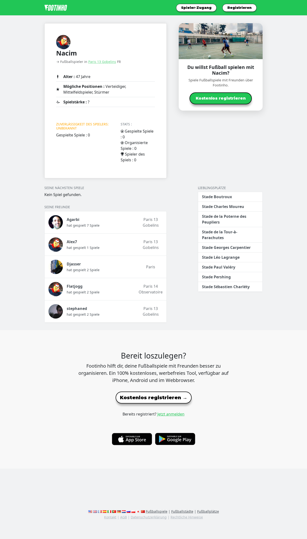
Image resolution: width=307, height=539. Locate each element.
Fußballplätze (208, 511)
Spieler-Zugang (196, 8)
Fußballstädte (182, 511)
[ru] (128, 511)
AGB (123, 517)
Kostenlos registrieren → (153, 397)
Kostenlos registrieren (221, 98)
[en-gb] (95, 511)
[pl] (133, 511)
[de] (119, 511)
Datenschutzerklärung (149, 517)
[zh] (143, 511)
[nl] (124, 511)
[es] (104, 511)
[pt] (114, 511)
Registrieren (239, 8)
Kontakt (110, 517)
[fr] (100, 511)
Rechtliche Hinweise (187, 517)
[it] (109, 511)
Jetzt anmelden (170, 414)
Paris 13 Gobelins (102, 61)
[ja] (138, 511)
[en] (90, 511)
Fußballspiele (156, 511)
